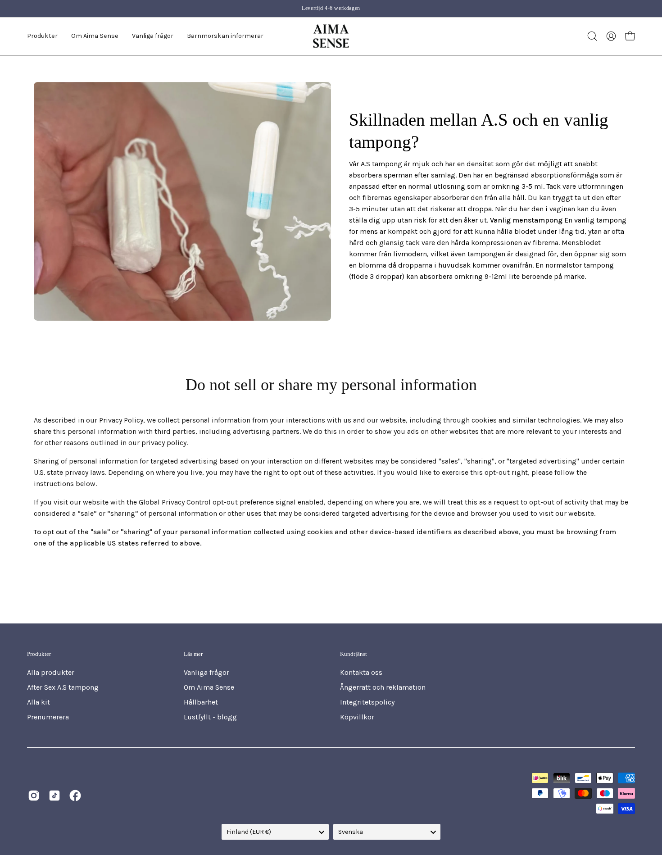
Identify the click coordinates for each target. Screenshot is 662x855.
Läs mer (193, 653)
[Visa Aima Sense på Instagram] (34, 795)
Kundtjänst (353, 653)
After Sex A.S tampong (63, 687)
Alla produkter (50, 672)
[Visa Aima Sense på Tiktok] (54, 795)
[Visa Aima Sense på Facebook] (75, 795)
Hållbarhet (201, 702)
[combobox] (275, 832)
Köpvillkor (357, 717)
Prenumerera (48, 717)
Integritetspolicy (367, 702)
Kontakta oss (361, 672)
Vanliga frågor (206, 672)
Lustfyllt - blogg (210, 717)
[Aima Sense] (331, 36)
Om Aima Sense (209, 687)
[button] (94, 36)
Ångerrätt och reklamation (383, 687)
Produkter (39, 653)
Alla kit (38, 702)
